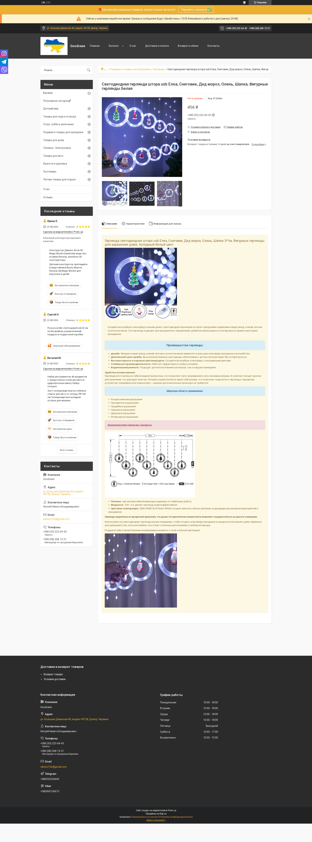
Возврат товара (53, 674)
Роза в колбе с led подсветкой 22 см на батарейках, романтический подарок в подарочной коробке (67, 331)
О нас (132, 45)
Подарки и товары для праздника (130, 69)
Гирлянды (159, 69)
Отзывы (48, 197)
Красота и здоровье (55, 163)
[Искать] (88, 70)
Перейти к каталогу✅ (196, 9)
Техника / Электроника (57, 147)
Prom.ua (172, 810)
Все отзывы (66, 450)
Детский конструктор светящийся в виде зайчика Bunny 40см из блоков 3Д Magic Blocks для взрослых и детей (68, 269)
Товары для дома (53, 140)
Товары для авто (53, 155)
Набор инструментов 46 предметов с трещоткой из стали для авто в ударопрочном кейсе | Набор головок (67, 381)
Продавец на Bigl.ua (156, 813)
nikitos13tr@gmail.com (56, 519)
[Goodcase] (54, 46)
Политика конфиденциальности (176, 817)
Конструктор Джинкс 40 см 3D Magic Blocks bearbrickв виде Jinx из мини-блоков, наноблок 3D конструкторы (67, 255)
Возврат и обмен (188, 45)
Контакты (213, 45)
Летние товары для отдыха (59, 179)
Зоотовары (49, 171)
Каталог (114, 45)
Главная (95, 45)
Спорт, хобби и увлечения (58, 124)
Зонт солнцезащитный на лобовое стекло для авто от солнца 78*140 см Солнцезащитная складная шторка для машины (66, 395)
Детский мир (50, 108)
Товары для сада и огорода (59, 116)
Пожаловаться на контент (144, 817)
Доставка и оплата (157, 45)
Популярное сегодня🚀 (57, 100)
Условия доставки (55, 679)
